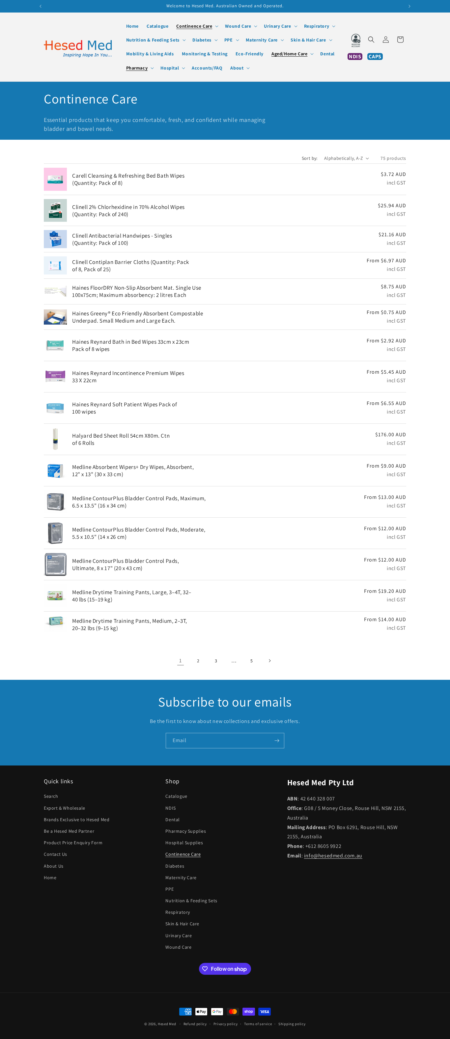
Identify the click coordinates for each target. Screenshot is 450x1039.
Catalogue (176, 796)
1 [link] (180, 660)
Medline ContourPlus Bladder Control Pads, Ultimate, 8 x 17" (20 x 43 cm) (125, 564)
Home (50, 877)
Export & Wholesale (64, 808)
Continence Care (183, 854)
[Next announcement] (409, 6)
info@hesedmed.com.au (333, 855)
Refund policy (195, 1024)
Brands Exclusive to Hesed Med (76, 820)
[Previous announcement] (40, 6)
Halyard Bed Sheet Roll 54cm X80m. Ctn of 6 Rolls (121, 439)
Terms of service (258, 1024)
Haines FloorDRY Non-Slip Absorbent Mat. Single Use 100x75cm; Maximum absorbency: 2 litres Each (136, 291)
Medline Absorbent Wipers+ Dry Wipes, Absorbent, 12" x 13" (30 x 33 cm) (133, 470)
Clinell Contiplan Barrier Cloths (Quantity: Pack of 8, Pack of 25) (130, 265)
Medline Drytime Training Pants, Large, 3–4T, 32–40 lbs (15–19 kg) (131, 596)
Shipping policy (292, 1024)
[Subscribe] (276, 740)
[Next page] (269, 660)
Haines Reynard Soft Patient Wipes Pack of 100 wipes (124, 408)
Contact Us (55, 854)
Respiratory (177, 912)
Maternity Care (180, 877)
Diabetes (174, 866)
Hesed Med (167, 1024)
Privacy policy (225, 1024)
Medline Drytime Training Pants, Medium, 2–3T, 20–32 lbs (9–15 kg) (129, 624)
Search (51, 796)
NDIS (170, 808)
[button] (196, 26)
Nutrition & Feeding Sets (191, 901)
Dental (172, 820)
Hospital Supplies (184, 843)
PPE (169, 889)
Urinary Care (178, 935)
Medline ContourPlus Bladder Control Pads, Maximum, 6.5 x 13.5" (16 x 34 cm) (139, 502)
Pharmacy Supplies (185, 831)
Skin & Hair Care (182, 924)
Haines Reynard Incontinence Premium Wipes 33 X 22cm (128, 376)
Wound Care (178, 947)
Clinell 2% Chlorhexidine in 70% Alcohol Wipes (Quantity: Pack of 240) (128, 210)
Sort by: (310, 158)
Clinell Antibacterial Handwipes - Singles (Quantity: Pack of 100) (122, 239)
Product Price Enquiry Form (73, 843)
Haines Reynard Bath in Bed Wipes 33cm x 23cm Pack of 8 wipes (130, 345)
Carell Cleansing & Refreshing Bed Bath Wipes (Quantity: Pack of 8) (128, 179)
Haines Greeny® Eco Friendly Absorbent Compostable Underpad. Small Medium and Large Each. (137, 317)
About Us (54, 866)
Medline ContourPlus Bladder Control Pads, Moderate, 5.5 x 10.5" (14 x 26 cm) (139, 533)
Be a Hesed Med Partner (69, 831)
